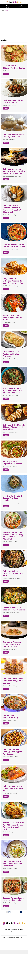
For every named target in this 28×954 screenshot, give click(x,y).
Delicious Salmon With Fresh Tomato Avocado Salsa (13, 788)
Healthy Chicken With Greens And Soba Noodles (12, 498)
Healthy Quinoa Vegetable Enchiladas (12, 462)
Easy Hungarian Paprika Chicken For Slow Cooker (14, 245)
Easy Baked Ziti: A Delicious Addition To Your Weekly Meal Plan (13, 280)
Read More (6, 74)
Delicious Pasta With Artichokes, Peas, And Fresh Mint (12, 863)
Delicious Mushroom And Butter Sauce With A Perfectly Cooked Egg (14, 171)
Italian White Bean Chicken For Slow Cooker (14, 67)
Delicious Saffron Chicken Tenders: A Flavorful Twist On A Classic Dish (12, 208)
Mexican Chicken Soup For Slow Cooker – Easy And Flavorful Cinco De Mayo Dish (13, 535)
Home (2, 10)
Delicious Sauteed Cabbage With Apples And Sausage (12, 751)
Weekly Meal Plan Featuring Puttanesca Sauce (12, 317)
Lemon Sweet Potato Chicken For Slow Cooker (14, 608)
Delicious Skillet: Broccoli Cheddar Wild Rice (13, 573)
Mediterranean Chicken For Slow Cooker (13, 101)
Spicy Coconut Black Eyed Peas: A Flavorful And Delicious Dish (13, 390)
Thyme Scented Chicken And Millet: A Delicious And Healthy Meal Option (13, 825)
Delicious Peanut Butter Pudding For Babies (13, 135)
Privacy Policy (15, 929)
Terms (21, 929)
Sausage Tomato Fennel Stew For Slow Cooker (13, 899)
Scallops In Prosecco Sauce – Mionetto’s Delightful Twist (12, 644)
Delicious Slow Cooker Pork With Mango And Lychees (13, 680)
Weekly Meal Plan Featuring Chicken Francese (11, 354)
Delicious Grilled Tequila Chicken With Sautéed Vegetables (14, 427)
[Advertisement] (14, 952)
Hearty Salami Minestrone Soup (10, 716)
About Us (7, 929)
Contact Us (14, 932)
